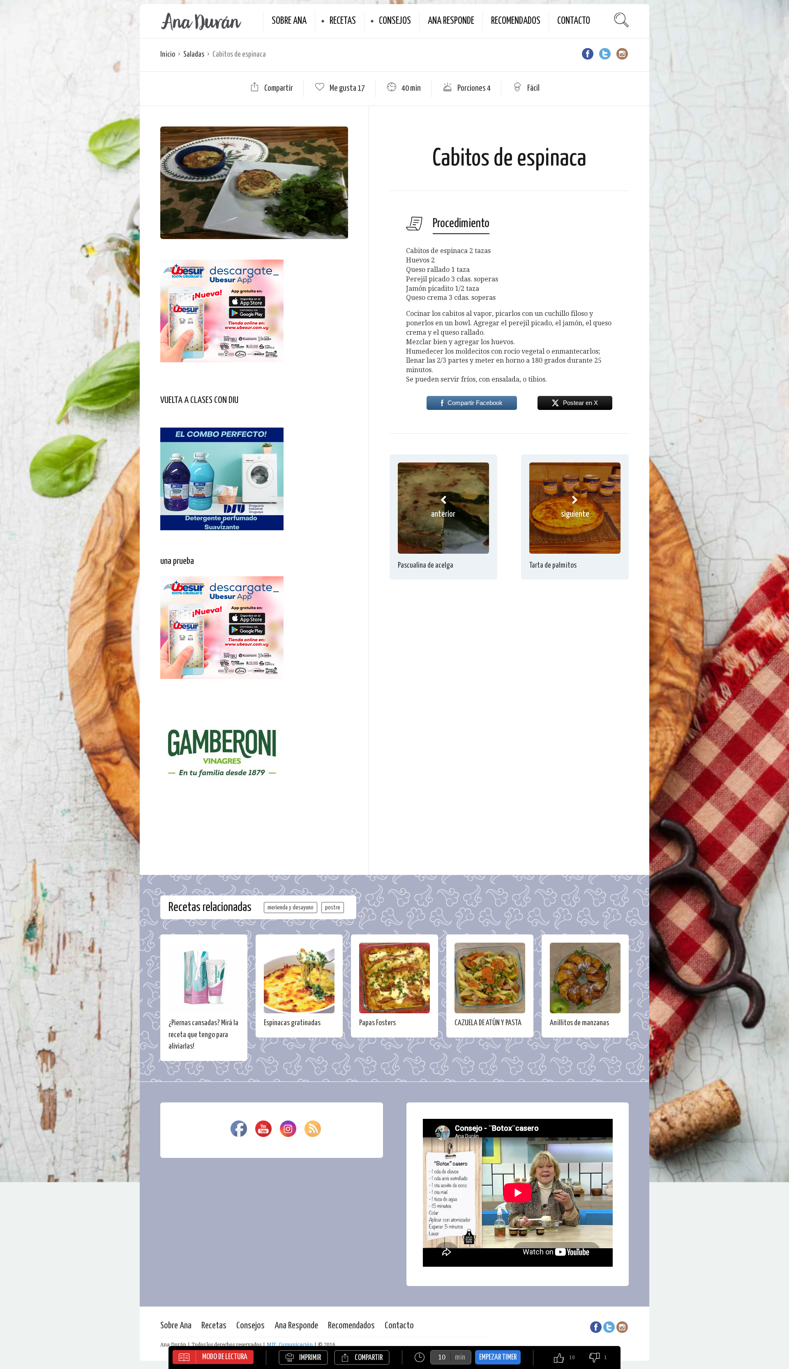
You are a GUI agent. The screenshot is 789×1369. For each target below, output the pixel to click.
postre (332, 907)
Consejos (395, 21)
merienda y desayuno (291, 907)
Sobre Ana (289, 21)
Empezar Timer (498, 1357)
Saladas (193, 54)
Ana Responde (451, 21)
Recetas (343, 21)
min (460, 1357)
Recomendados (515, 21)
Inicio (167, 54)
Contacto (573, 21)
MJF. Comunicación (290, 1345)
